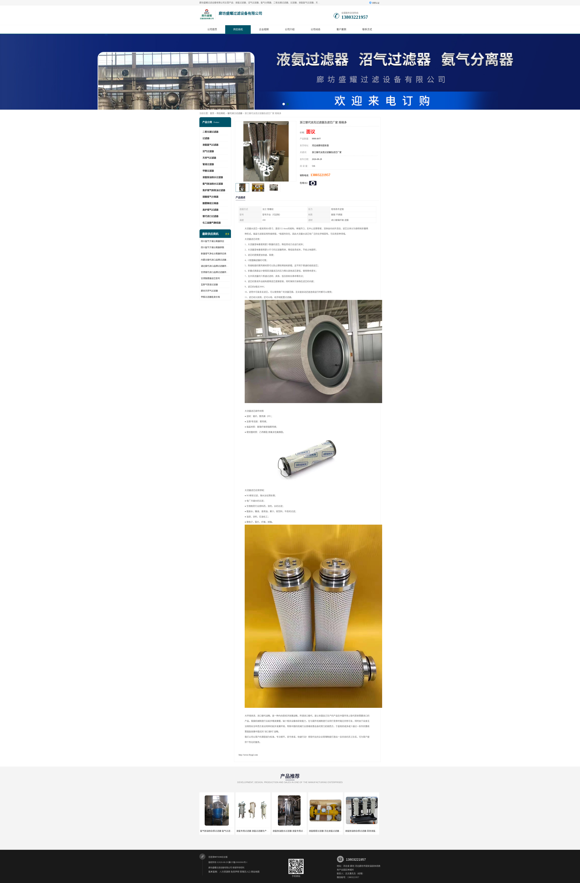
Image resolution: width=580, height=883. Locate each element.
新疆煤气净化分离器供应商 (213, 254)
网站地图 (255, 872)
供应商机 (238, 29)
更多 (227, 234)
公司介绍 (290, 29)
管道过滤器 (208, 164)
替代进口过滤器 (234, 113)
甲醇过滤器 (208, 171)
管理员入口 (245, 872)
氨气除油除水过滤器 (213, 184)
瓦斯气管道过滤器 (209, 284)
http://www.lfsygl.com (248, 755)
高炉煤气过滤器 (210, 210)
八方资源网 (225, 872)
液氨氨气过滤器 (210, 145)
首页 (212, 113)
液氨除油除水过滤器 (213, 177)
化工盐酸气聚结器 (212, 223)
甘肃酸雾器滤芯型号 (210, 278)
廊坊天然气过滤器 (209, 291)
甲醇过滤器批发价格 (210, 297)
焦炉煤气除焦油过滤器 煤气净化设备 (290, 831)
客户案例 (341, 29)
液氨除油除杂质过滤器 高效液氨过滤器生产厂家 (258, 831)
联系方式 (367, 29)
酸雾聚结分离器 (210, 203)
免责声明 (235, 872)
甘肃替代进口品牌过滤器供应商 (215, 272)
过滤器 (206, 138)
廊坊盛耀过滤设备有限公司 (220, 867)
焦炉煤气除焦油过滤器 (214, 190)
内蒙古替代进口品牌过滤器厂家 (215, 260)
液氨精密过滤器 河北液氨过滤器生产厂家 (219, 831)
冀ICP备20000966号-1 (237, 862)
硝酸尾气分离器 (210, 197)
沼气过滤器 (208, 151)
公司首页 (212, 29)
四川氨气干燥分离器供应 (212, 241)
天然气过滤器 (209, 158)
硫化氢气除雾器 (325, 831)
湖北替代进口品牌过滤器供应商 (215, 266)
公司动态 (315, 29)
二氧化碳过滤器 (210, 132)
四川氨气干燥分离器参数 (212, 247)
